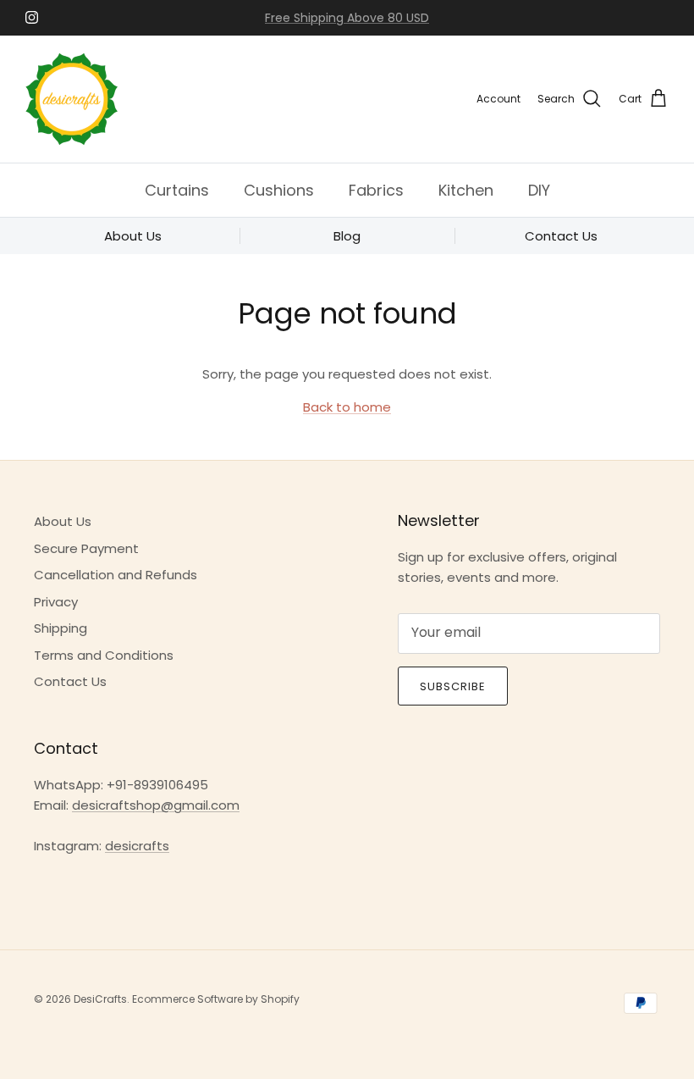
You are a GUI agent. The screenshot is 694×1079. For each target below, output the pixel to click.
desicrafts (137, 846)
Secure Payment (86, 548)
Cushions (279, 190)
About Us (62, 521)
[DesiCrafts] (71, 99)
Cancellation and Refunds (115, 575)
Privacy (56, 602)
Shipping (60, 628)
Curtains (177, 190)
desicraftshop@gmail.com (156, 805)
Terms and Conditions (104, 655)
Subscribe (453, 686)
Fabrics (376, 190)
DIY (539, 190)
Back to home (347, 407)
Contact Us (70, 681)
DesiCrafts (100, 999)
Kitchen (465, 190)
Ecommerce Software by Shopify (216, 999)
